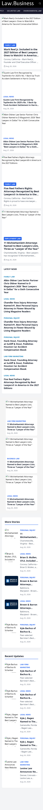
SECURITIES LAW (13, 11)
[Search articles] (40, 3)
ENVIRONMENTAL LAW (32, 11)
